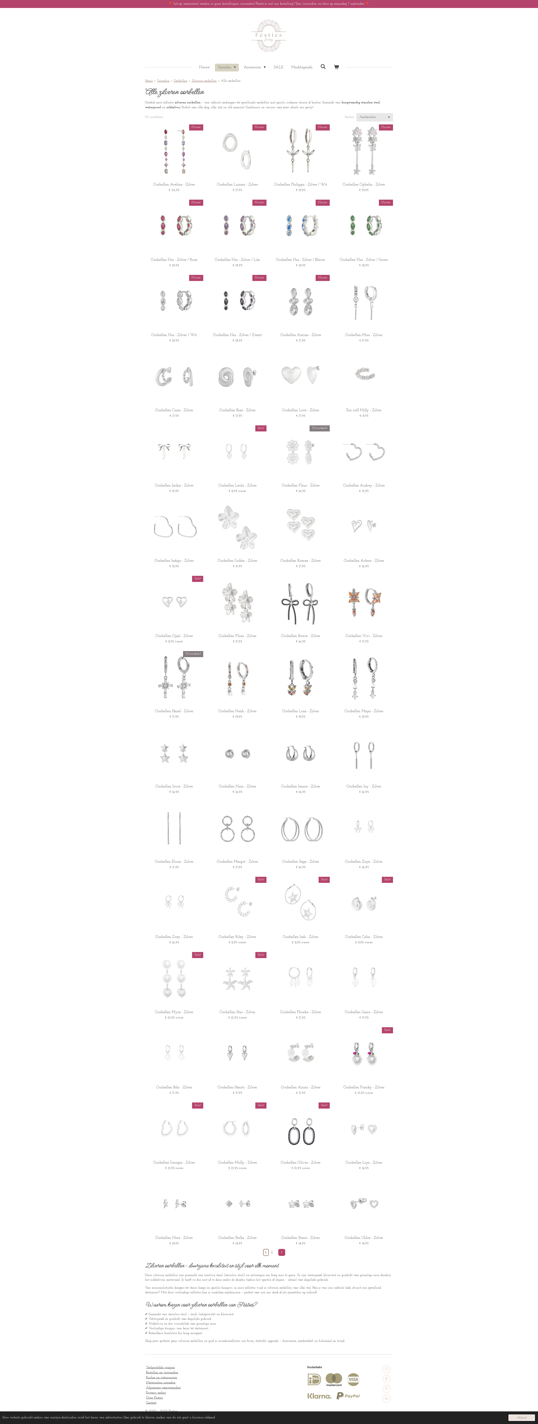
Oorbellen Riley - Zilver (237, 937)
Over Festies (154, 1397)
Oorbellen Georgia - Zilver (174, 1163)
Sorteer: (350, 117)
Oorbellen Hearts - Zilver (237, 1087)
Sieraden (163, 81)
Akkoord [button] (522, 1417)
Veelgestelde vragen (160, 1367)
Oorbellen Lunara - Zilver (237, 185)
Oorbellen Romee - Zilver (301, 561)
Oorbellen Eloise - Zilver (174, 862)
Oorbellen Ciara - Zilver (174, 410)
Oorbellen (180, 81)
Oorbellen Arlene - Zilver (364, 561)
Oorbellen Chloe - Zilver (364, 1238)
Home (149, 81)
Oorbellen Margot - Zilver (237, 862)
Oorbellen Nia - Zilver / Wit (174, 335)
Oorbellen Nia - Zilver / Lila (237, 260)
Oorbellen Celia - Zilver (364, 937)
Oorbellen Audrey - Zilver (364, 486)
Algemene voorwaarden (163, 1387)
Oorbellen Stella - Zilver (237, 1238)
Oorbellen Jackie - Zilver (174, 486)
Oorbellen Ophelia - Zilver (364, 185)
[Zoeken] (323, 67)
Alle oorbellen (231, 81)
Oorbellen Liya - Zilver (364, 1163)
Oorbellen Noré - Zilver (174, 1238)
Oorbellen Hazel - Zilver (174, 711)
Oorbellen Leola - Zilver (237, 486)
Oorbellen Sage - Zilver (300, 862)
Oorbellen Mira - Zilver (363, 335)
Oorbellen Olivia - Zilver (300, 1163)
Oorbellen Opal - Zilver (174, 636)
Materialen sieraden (160, 1382)
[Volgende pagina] (281, 1252)
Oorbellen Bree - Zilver (237, 410)
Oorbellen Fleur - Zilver (301, 486)
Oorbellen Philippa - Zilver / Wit (300, 185)
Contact (151, 1402)
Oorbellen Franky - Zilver (363, 1087)
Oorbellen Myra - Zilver (174, 1012)
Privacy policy (156, 1392)
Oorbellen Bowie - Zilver (300, 636)
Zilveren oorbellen (204, 81)
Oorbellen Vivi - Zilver (363, 636)
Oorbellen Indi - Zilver (300, 937)
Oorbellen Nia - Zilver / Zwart (237, 335)
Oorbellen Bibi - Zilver (174, 1087)
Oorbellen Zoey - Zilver (174, 937)
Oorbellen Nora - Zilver (237, 786)
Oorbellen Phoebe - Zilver (300, 1012)
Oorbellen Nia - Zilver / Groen (364, 260)
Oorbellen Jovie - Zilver (174, 786)
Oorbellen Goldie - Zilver (237, 561)
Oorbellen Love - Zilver (300, 410)
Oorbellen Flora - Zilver (237, 636)
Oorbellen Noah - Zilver (237, 711)
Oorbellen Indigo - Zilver (174, 561)
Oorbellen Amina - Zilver (300, 335)
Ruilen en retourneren (161, 1377)
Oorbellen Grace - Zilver (364, 1012)
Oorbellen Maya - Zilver (364, 711)
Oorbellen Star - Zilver (237, 1012)
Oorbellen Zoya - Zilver (364, 862)
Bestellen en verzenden (162, 1372)
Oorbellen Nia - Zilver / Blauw (300, 260)
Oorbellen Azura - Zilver (300, 1087)
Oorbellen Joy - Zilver (364, 786)
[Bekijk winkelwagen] (336, 67)
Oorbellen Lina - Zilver (300, 711)
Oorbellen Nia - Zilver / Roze (174, 260)
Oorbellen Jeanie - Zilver (300, 786)
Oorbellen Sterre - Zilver (300, 1238)
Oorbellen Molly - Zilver (237, 1163)
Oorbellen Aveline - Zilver (174, 185)
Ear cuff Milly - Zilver (363, 410)
